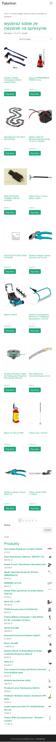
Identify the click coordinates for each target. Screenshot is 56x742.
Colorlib (26, 739)
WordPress (41, 739)
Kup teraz (10, 94)
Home (6, 13)
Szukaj (7, 525)
